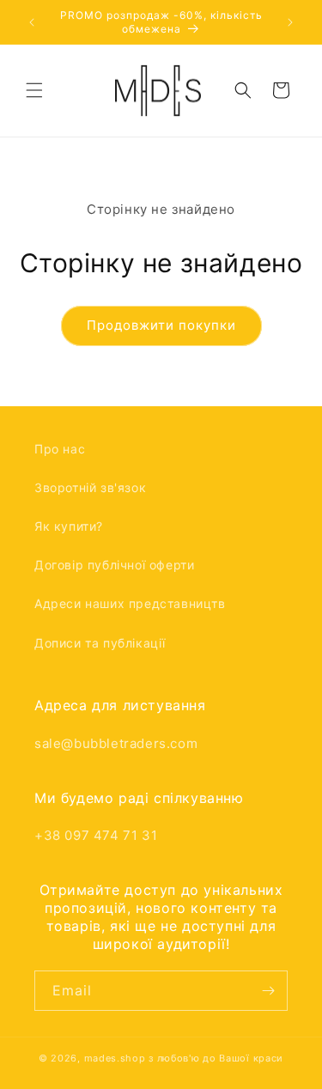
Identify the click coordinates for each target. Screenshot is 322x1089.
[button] (34, 90)
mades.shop (115, 1058)
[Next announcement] (290, 22)
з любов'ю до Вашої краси (216, 1058)
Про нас (59, 448)
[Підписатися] (268, 990)
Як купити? (68, 526)
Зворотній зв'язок (90, 487)
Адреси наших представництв (130, 603)
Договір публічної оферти (114, 564)
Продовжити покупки (161, 325)
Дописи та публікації (100, 643)
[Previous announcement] (32, 22)
